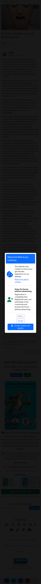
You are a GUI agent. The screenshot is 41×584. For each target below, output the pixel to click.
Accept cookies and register (22, 326)
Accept (20, 321)
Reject (20, 316)
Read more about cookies (22, 280)
